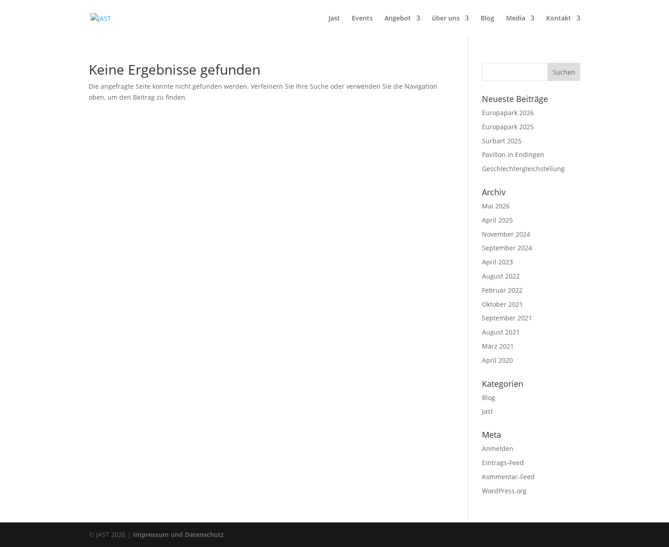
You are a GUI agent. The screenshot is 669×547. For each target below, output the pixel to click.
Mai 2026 (496, 206)
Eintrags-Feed (503, 462)
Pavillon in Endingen (513, 154)
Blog (487, 18)
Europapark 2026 (508, 112)
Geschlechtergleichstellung (523, 168)
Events (362, 18)
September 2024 (507, 247)
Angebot (398, 18)
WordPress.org (504, 490)
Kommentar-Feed (508, 476)
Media (515, 18)
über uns (446, 18)
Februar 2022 (502, 290)
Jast (334, 18)
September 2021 (507, 318)
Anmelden (497, 448)
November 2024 (506, 234)
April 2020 (497, 360)
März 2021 (498, 346)
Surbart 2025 (502, 141)
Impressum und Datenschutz (178, 534)
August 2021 (501, 332)
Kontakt (558, 18)
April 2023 (497, 262)
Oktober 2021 (502, 304)
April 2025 (497, 220)
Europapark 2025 (508, 126)
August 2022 (501, 276)
